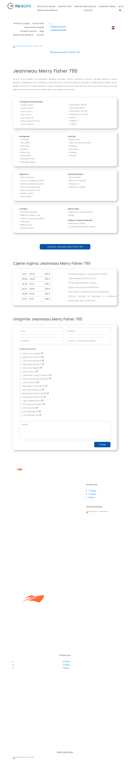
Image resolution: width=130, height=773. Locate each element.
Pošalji (102, 444)
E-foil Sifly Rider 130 (30, 415)
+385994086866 (58, 30)
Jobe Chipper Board (31, 400)
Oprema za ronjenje (31, 353)
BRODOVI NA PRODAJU (47, 10)
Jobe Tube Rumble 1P (32, 360)
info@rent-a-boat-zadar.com (28, 742)
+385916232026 (58, 26)
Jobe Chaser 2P (29, 382)
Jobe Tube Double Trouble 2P (35, 379)
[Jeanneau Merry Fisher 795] (27, 45)
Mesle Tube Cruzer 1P (32, 357)
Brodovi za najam (46, 7)
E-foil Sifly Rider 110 (30, 411)
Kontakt (88, 10)
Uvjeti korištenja (58, 506)
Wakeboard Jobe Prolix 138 (34, 393)
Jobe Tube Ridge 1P (31, 368)
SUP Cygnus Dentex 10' (32, 404)
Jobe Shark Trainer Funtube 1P (36, 375)
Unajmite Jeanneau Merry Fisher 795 (65, 246)
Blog (121, 7)
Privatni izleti (65, 7)
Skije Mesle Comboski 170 (33, 386)
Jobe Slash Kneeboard (33, 397)
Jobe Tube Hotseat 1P (32, 364)
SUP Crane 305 (29, 408)
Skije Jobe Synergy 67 (32, 390)
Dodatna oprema (107, 7)
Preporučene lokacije (85, 7)
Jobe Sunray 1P (29, 371)
